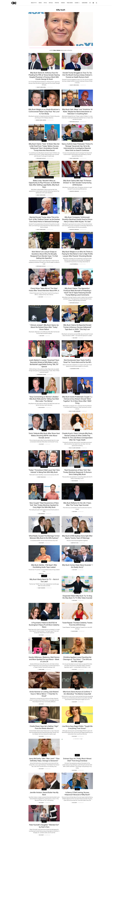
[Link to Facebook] (90, 2)
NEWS (40, 2)
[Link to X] (96, 2)
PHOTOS (57, 2)
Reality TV (34, 2)
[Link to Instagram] (93, 2)
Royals (51, 2)
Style (45, 2)
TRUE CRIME (70, 2)
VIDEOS (63, 2)
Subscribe (84, 2)
